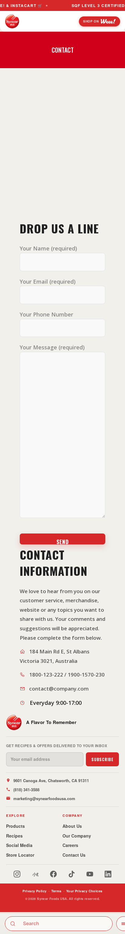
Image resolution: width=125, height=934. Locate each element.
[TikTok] (71, 874)
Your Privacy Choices (84, 891)
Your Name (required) (48, 248)
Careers (70, 845)
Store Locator (20, 855)
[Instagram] (17, 874)
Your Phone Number (46, 314)
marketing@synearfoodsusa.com (44, 798)
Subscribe (102, 759)
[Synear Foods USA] (12, 21)
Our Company (76, 836)
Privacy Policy (34, 891)
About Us (72, 826)
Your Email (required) (48, 281)
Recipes (14, 836)
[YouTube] (89, 874)
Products (15, 826)
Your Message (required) (52, 347)
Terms (56, 891)
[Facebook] (53, 874)
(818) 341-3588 (26, 789)
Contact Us (74, 855)
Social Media (19, 845)
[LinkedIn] (108, 874)
